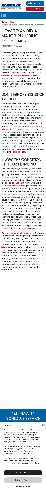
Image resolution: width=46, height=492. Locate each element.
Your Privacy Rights (23, 486)
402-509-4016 (36, 9)
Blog (12, 22)
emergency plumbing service (15, 75)
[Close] (43, 425)
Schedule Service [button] (35, 3)
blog (12, 264)
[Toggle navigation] (4, 15)
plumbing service (21, 152)
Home (4, 22)
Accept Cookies (23, 472)
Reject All (23, 480)
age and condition (13, 183)
